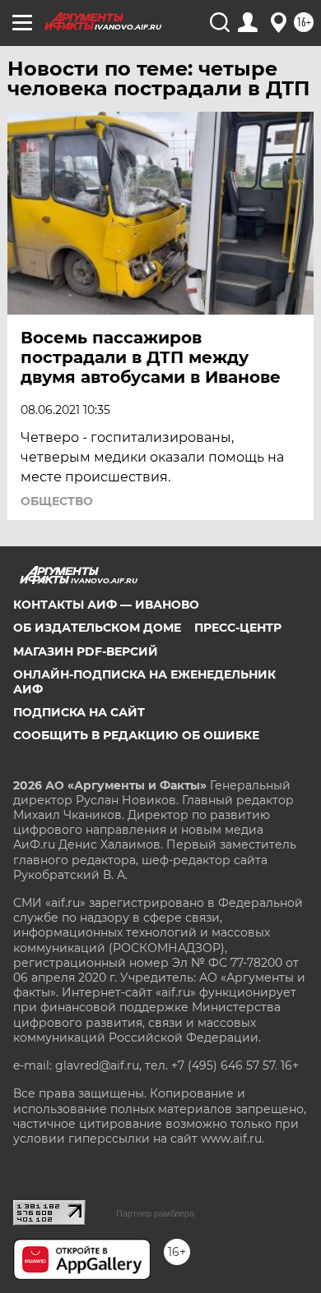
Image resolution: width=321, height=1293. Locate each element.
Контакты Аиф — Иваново (106, 604)
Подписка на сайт (79, 712)
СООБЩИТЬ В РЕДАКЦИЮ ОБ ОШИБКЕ (136, 735)
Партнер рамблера (155, 1213)
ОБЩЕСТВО (57, 501)
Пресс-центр (237, 627)
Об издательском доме (97, 627)
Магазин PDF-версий (85, 651)
